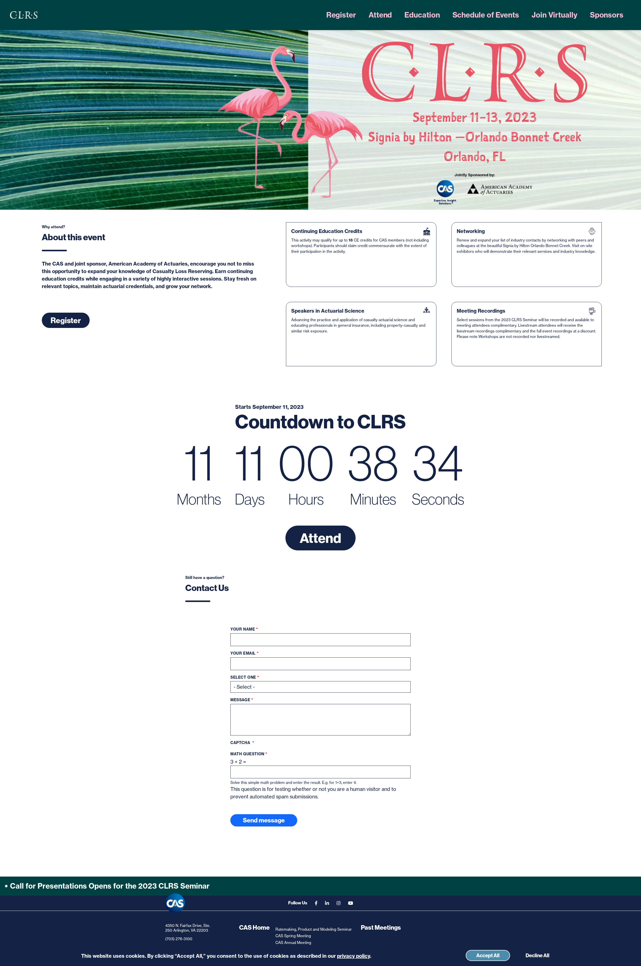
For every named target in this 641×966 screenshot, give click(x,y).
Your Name (242, 629)
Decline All (537, 955)
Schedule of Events (485, 15)
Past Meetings (381, 927)
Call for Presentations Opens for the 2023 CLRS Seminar (110, 886)
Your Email (243, 653)
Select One (243, 677)
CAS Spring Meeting (293, 935)
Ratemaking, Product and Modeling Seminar (313, 929)
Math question (247, 754)
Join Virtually (554, 15)
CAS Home (254, 927)
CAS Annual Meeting (293, 942)
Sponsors (606, 15)
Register (341, 15)
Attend (380, 15)
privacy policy (353, 956)
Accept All (488, 955)
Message (240, 700)
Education (422, 15)
